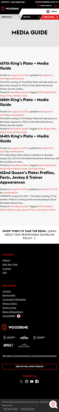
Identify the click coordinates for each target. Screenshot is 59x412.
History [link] (6, 260)
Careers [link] (6, 291)
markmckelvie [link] (16, 79)
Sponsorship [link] (8, 295)
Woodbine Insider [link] (19, 92)
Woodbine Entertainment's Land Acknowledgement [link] (29, 356)
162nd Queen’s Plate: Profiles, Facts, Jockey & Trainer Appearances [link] (27, 177)
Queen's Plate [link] (28, 210)
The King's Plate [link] (36, 169)
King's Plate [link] (6, 96)
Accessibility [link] (8, 316)
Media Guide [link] (20, 96)
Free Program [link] (46, 5)
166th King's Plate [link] (47, 129)
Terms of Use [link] (9, 308)
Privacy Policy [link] (9, 304)
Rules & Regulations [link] (12, 312)
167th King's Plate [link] (47, 92)
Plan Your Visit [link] (9, 264)
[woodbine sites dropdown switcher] (56, 6)
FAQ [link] (4, 273)
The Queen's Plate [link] (46, 210)
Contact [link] (6, 269)
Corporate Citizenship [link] (14, 299)
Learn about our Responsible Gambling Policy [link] (29, 235)
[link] (10, 8)
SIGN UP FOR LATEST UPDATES (29, 367)
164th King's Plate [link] (47, 165)
